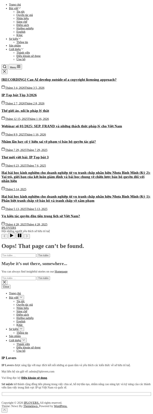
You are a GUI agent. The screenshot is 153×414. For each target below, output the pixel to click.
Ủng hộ (20, 59)
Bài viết (13, 8)
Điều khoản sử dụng (28, 56)
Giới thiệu (15, 49)
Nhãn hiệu (22, 18)
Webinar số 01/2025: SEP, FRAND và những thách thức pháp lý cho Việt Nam (61, 126)
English (20, 31)
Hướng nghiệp (25, 28)
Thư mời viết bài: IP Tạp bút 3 (25, 157)
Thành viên (23, 52)
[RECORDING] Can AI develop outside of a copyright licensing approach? (59, 80)
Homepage (61, 271)
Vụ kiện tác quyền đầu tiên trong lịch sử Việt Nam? (40, 216)
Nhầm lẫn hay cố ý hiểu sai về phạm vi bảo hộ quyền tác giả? (48, 142)
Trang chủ (15, 4)
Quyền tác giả (24, 15)
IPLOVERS (8, 227)
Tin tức (20, 11)
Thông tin (22, 42)
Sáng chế (21, 21)
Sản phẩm (15, 45)
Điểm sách (22, 25)
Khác (19, 35)
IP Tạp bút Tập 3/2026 (19, 95)
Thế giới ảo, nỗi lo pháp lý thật (25, 111)
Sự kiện (13, 38)
